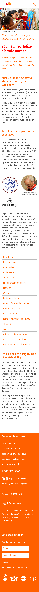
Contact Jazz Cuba (10, 443)
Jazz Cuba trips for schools (14, 459)
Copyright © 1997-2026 (12, 494)
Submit (7, 562)
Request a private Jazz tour (14, 454)
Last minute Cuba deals (12, 448)
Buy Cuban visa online (12, 464)
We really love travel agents (14, 484)
